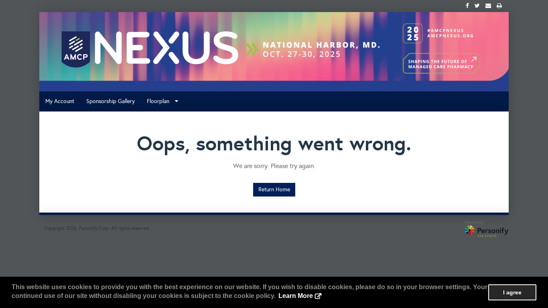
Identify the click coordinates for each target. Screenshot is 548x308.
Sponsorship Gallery (110, 101)
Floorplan (160, 101)
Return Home (274, 189)
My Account (59, 101)
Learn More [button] (295, 295)
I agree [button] (512, 292)
